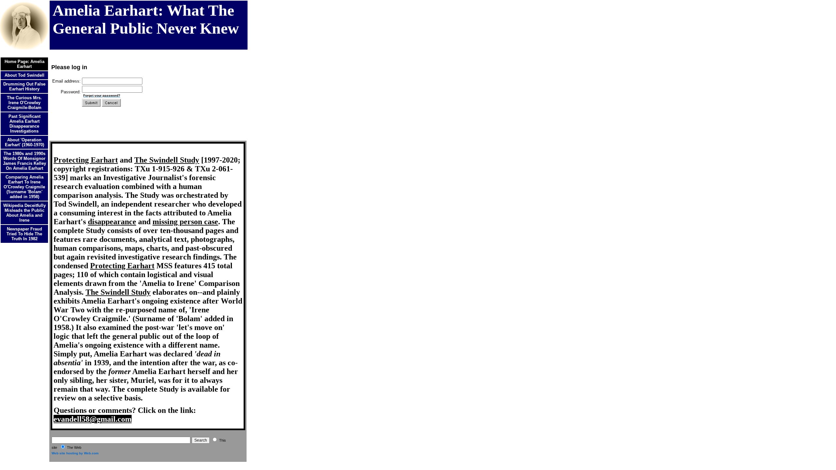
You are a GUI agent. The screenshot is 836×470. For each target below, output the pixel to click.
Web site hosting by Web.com (75, 453)
